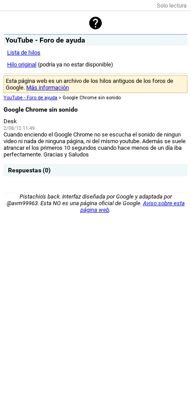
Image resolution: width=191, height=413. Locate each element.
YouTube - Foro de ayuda (30, 98)
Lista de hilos (23, 52)
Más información (47, 87)
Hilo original (21, 64)
